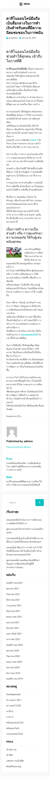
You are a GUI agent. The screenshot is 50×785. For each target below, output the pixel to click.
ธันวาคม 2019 (13, 673)
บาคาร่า (10, 717)
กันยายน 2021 (13, 594)
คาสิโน (18, 416)
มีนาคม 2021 (12, 628)
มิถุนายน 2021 (13, 611)
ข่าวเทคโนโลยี (13, 705)
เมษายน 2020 (13, 667)
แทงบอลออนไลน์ (14, 734)
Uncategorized (13, 694)
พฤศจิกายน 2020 (14, 645)
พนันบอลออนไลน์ (14, 722)
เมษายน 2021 (13, 622)
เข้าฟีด (9, 755)
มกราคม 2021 (13, 639)
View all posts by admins (18, 447)
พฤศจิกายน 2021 (14, 583)
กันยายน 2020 (13, 656)
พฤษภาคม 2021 (14, 616)
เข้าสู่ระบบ (11, 749)
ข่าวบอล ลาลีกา (14, 700)
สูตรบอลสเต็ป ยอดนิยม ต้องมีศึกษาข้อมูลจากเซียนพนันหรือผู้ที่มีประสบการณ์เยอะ (23, 564)
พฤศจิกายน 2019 (14, 678)
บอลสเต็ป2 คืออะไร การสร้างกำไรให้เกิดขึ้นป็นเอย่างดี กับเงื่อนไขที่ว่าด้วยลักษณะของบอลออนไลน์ (24, 551)
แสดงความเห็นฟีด (15, 760)
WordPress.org (13, 766)
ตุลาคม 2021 (12, 588)
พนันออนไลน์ (12, 728)
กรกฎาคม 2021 (14, 605)
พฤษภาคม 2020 (14, 662)
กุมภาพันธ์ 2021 (14, 633)
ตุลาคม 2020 (12, 650)
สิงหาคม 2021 (13, 600)
